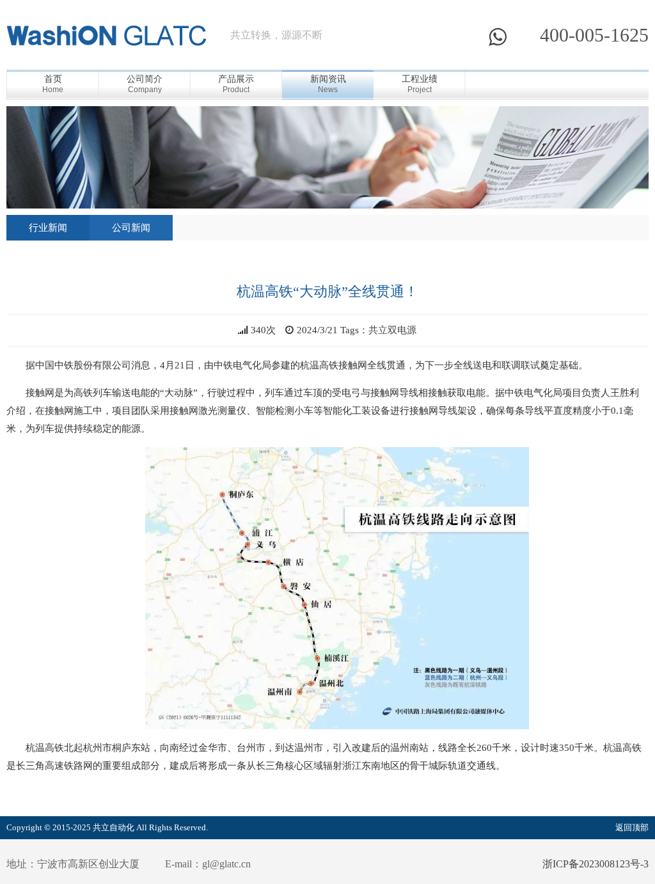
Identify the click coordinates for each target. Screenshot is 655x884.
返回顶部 (632, 827)
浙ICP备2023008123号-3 (595, 863)
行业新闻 (48, 228)
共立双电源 (392, 330)
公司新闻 (131, 228)
